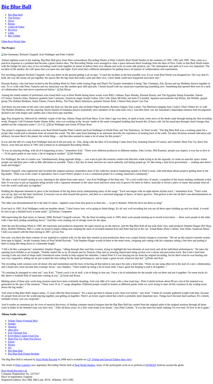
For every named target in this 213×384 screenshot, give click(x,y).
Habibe (12, 323)
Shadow (12, 326)
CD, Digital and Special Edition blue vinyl (109, 359)
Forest (11, 341)
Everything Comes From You (23, 335)
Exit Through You (17, 332)
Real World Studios (85, 365)
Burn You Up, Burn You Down (24, 338)
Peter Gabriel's (23, 365)
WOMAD (150, 365)
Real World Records (46, 359)
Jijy (10, 347)
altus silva (13, 329)
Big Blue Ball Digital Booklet (23, 353)
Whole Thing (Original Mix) (23, 320)
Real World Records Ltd (14, 370)
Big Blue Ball (15, 350)
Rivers (11, 344)
